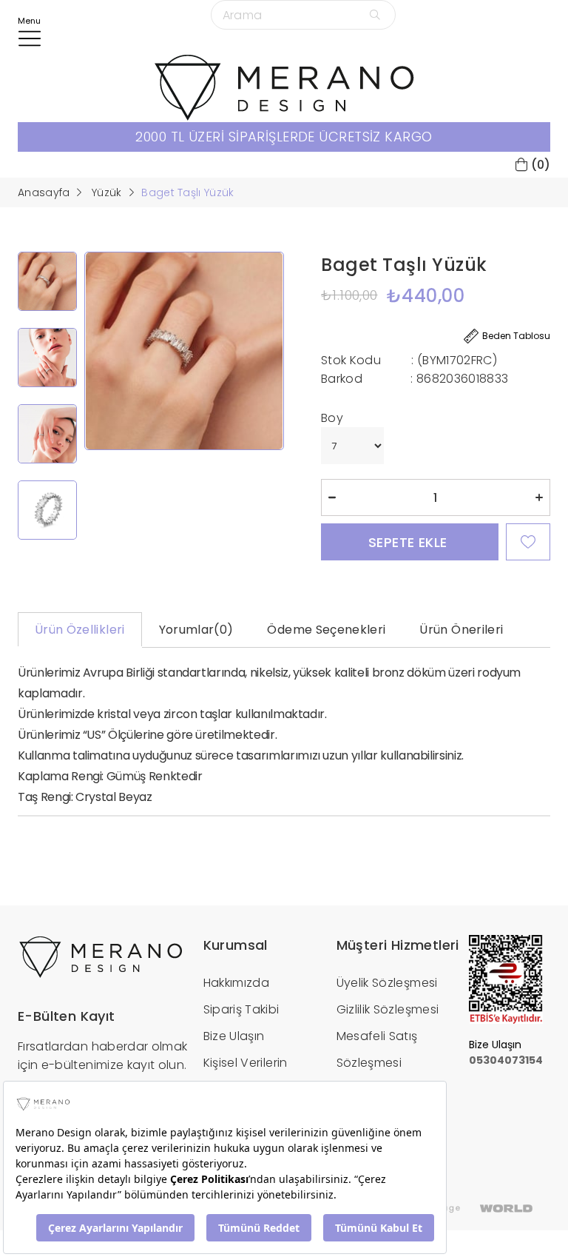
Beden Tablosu (516, 335)
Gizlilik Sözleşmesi (388, 1009)
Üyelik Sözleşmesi (387, 982)
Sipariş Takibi (241, 1009)
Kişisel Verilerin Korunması (245, 1076)
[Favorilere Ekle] (528, 541)
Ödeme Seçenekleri (326, 629)
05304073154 (506, 1060)
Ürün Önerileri (461, 629)
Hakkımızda (236, 982)
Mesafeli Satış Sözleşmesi (377, 1049)
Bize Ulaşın (234, 1036)
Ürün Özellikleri (80, 629)
